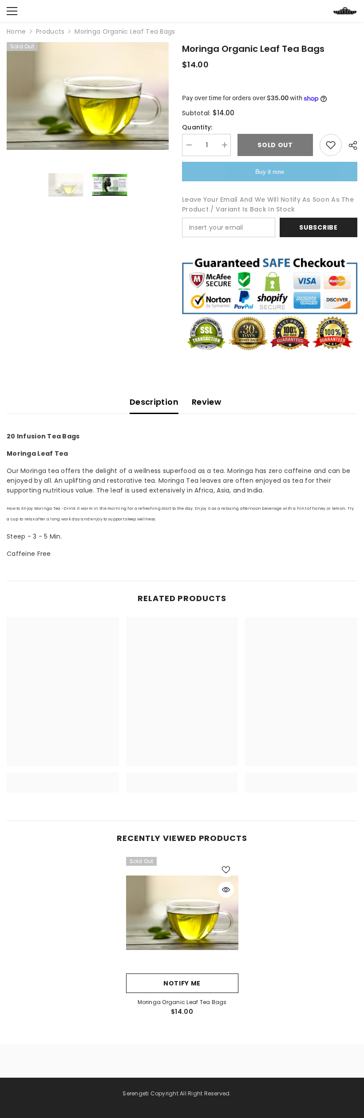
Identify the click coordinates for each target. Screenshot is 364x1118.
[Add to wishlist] (331, 145)
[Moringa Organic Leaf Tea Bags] (182, 913)
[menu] (12, 11)
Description (154, 401)
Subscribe (318, 227)
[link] (63, 777)
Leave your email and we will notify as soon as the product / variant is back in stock (268, 204)
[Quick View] (226, 890)
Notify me (182, 983)
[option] (88, 96)
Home (16, 31)
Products (50, 31)
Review (206, 401)
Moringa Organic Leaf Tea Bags (182, 1002)
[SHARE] (349, 145)
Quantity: (197, 127)
